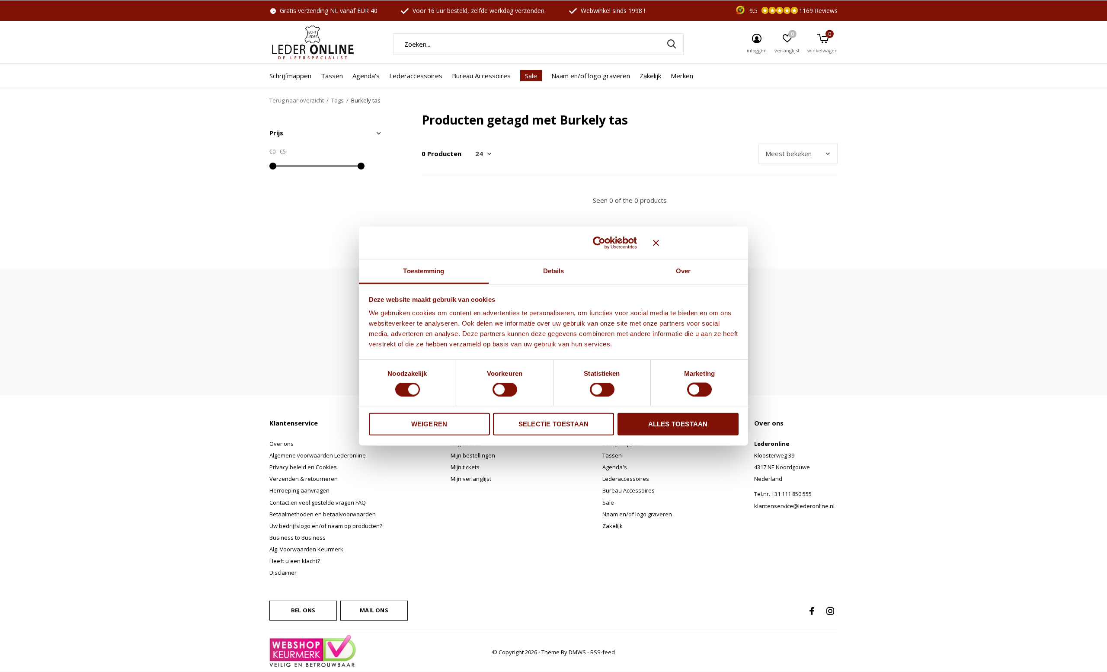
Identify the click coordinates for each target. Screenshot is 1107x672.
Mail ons (374, 610)
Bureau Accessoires (481, 75)
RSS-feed (602, 652)
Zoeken (671, 44)
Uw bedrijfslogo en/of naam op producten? (325, 526)
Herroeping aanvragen (299, 490)
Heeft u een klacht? (294, 561)
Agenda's (366, 75)
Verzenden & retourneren (303, 479)
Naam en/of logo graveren (590, 75)
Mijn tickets (465, 467)
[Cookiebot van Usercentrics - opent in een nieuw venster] (599, 242)
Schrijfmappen (290, 75)
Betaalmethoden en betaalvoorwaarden (322, 514)
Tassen (332, 75)
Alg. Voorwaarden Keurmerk (306, 549)
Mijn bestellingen (473, 455)
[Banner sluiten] (696, 243)
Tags (337, 100)
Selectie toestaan (553, 424)
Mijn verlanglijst (471, 479)
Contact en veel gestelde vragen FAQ (317, 502)
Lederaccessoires (415, 75)
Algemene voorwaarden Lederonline (317, 455)
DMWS (577, 652)
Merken (682, 75)
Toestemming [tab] (423, 271)
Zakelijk (650, 75)
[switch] (505, 389)
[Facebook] (811, 611)
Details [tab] (553, 271)
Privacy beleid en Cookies (303, 467)
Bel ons (303, 610)
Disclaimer (283, 572)
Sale (531, 75)
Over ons (281, 444)
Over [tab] (683, 271)
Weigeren (429, 424)
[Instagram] (830, 611)
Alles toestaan (678, 424)
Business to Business (297, 537)
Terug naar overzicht (296, 100)
